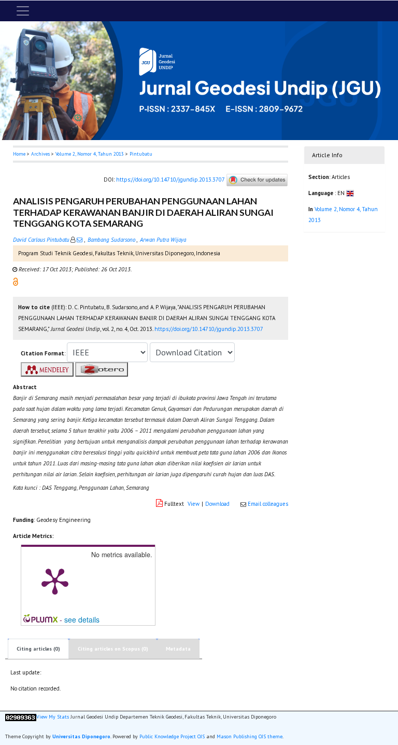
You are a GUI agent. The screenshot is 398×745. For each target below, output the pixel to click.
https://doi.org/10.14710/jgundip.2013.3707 (170, 179)
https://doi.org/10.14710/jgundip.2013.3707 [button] (208, 329)
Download (217, 503)
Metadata (178, 648)
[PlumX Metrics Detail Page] (55, 580)
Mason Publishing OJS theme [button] (249, 736)
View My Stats (52, 716)
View (194, 503)
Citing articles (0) (38, 648)
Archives (40, 153)
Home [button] (19, 153)
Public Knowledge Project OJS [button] (172, 736)
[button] (15, 281)
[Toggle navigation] (22, 11)
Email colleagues (268, 503)
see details (82, 619)
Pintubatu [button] (141, 153)
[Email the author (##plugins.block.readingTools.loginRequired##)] (79, 239)
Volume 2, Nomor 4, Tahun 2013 (89, 153)
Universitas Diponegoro (81, 736)
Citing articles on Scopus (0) (113, 648)
